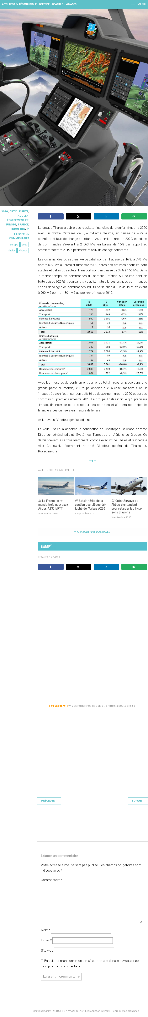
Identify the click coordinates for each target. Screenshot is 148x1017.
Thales (11, 251)
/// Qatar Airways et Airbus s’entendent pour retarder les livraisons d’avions (127, 506)
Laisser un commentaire (19, 236)
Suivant (138, 800)
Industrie (18, 229)
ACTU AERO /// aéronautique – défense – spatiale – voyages (39, 4)
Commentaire (51, 880)
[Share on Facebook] (51, 216)
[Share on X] (78, 216)
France (23, 224)
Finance (23, 251)
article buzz (19, 211)
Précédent (49, 800)
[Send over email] (134, 216)
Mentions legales (42, 1011)
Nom (45, 930)
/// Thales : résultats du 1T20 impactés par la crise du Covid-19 (72, 71)
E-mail (46, 940)
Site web (47, 950)
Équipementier (18, 220)
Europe (11, 224)
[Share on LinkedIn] (106, 216)
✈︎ (28, 229)
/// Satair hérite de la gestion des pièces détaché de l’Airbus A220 (90, 504)
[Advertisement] (93, 609)
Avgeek (23, 216)
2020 (4, 211)
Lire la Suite (18, 100)
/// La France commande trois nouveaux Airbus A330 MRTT (53, 504)
